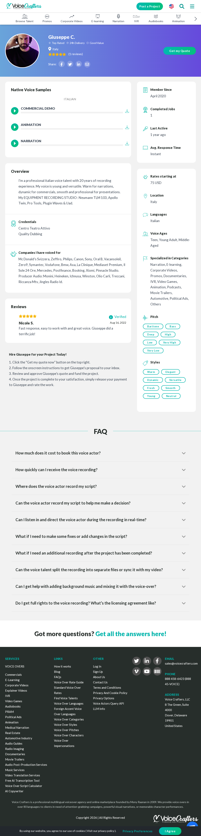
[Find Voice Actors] (182, 6)
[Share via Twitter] (70, 64)
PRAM (9, 711)
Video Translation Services (22, 775)
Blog (57, 671)
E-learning (97, 21)
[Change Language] (171, 6)
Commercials (13, 674)
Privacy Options (103, 698)
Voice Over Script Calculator (23, 786)
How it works (62, 666)
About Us (99, 677)
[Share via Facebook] (61, 64)
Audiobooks (156, 21)
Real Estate (12, 733)
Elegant (170, 371)
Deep (150, 334)
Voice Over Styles (65, 724)
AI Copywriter (14, 791)
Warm (151, 371)
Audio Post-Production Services (26, 764)
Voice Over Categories (69, 719)
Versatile (175, 380)
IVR (136, 21)
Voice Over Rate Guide (69, 682)
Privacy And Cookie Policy (110, 693)
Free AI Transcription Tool (22, 780)
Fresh (151, 388)
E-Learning (12, 680)
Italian (70, 99)
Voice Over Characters (69, 735)
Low (150, 342)
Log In (97, 666)
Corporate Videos (72, 21)
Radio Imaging (14, 748)
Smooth (170, 388)
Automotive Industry (18, 738)
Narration (118, 21)
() (76, 54)
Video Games (13, 701)
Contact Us (100, 682)
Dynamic (153, 380)
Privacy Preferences (138, 831)
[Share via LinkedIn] (79, 64)
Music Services (15, 770)
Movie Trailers (14, 759)
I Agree (170, 831)
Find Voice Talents (66, 698)
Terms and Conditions (107, 687)
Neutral (171, 396)
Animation (178, 21)
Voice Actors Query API (108, 703)
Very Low (153, 350)
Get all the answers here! (130, 633)
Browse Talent (25, 21)
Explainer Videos (16, 690)
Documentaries (15, 754)
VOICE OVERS (14, 666)
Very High (169, 342)
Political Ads (13, 717)
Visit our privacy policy (100, 830)
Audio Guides (13, 743)
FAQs (57, 677)
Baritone (153, 326)
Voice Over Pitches (66, 730)
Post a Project (149, 6)
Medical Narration (17, 727)
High (168, 334)
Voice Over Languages (68, 703)
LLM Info (99, 708)
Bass (173, 326)
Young (151, 396)
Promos (47, 21)
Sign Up (98, 671)
